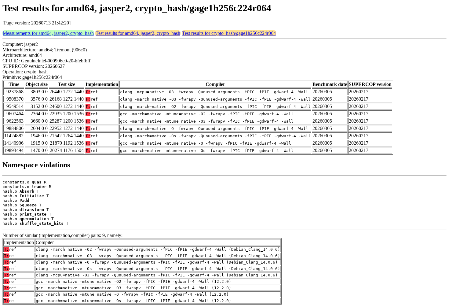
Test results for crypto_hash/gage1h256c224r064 (229, 33)
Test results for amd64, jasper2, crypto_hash (138, 33)
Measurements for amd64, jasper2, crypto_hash (48, 33)
